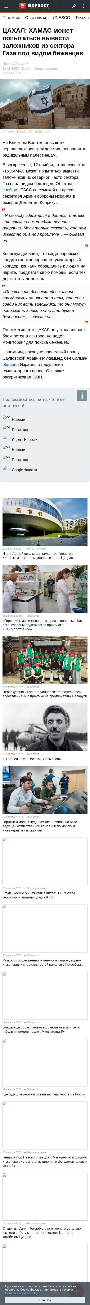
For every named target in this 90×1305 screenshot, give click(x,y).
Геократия (11, 17)
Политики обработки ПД (21, 1293)
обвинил (11, 364)
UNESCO (61, 17)
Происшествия (45, 68)
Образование (36, 17)
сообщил (11, 190)
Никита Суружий (15, 63)
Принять (45, 1300)
